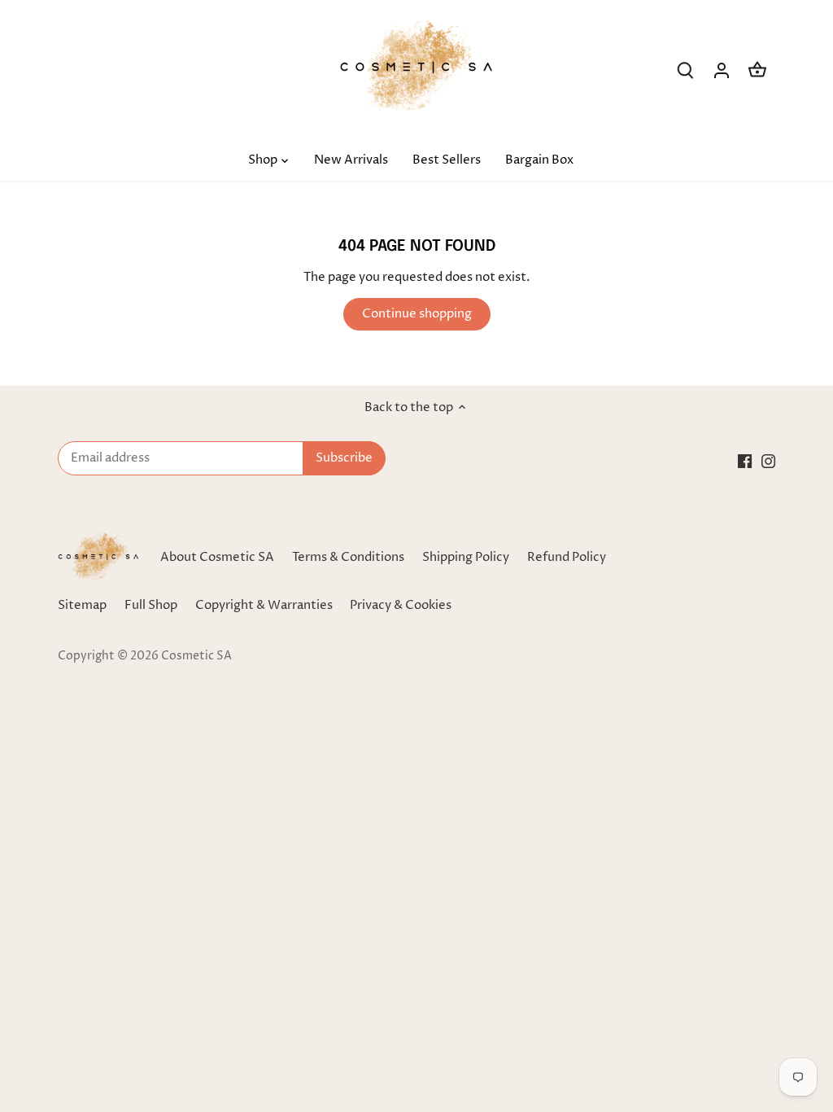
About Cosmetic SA (217, 557)
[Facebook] (745, 460)
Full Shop (150, 605)
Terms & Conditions (348, 557)
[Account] (721, 70)
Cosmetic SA (196, 656)
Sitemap (82, 605)
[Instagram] (768, 460)
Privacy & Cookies (400, 605)
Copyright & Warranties (264, 605)
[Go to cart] (757, 70)
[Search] (686, 70)
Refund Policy (566, 557)
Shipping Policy (465, 557)
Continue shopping (417, 313)
